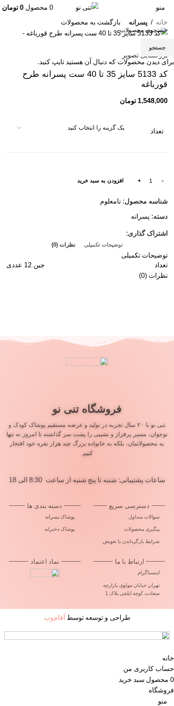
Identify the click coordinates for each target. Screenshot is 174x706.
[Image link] (87, 639)
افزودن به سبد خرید (100, 180)
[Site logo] (87, 7)
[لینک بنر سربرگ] (87, 353)
